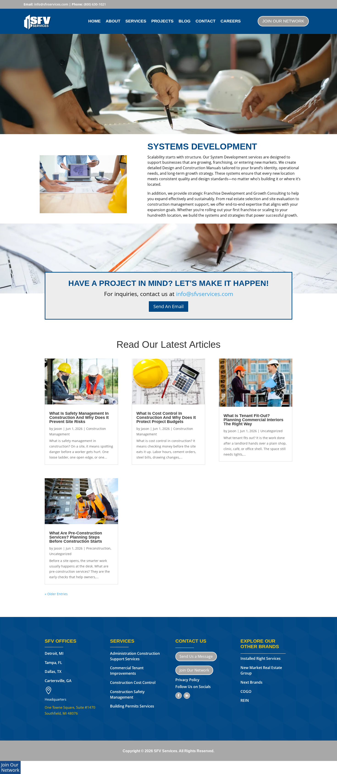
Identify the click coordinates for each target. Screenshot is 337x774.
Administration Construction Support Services (135, 656)
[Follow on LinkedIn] (187, 695)
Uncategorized (60, 554)
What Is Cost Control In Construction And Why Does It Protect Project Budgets (166, 417)
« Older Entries (56, 594)
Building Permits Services (132, 706)
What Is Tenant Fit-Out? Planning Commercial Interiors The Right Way (253, 419)
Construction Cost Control (132, 682)
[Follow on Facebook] (178, 695)
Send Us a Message (196, 656)
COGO (245, 691)
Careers (231, 21)
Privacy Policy (187, 679)
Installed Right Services (260, 658)
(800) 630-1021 (95, 4)
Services (135, 21)
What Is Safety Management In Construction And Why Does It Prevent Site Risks (79, 417)
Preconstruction (98, 548)
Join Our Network (283, 21)
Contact (205, 21)
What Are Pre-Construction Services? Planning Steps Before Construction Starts (75, 537)
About (113, 21)
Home (94, 21)
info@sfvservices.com (51, 4)
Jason (58, 428)
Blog (185, 21)
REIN (244, 700)
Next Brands (251, 682)
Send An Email (168, 306)
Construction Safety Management (127, 694)
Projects (162, 21)
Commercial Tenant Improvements (127, 670)
